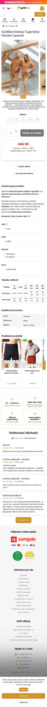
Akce (33, 21)
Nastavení (23, 690)
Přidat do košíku (32, 133)
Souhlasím (23, 696)
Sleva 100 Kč (23, 612)
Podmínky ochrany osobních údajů (23, 640)
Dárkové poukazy (24, 592)
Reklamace (23, 585)
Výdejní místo (23, 595)
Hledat (40, 14)
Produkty (5, 21)
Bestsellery (14, 21)
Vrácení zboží (23, 582)
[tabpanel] (11, 363)
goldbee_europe (25, 661)
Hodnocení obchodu (23, 433)
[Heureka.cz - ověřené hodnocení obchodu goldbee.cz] (28, 555)
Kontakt (23, 575)
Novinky (23, 21)
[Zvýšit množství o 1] (16, 132)
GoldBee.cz (25, 657)
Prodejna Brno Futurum (23, 599)
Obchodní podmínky (23, 637)
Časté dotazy (23, 579)
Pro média (23, 633)
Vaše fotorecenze (23, 602)
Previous (3, 365)
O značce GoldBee (23, 626)
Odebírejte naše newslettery (23, 609)
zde (28, 685)
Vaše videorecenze (23, 606)
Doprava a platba (24, 589)
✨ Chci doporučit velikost (23, 173)
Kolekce (42, 21)
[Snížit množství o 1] (5, 132)
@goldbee (25, 667)
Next (44, 365)
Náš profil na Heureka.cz (23, 630)
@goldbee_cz (25, 664)
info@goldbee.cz (25, 654)
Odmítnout (23, 702)
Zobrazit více (23, 520)
